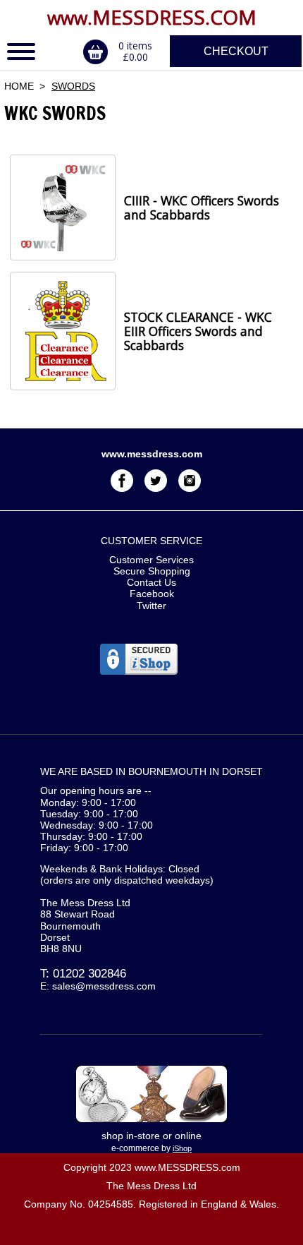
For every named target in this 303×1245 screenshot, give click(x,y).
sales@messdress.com (104, 986)
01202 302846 (89, 973)
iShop (182, 1148)
